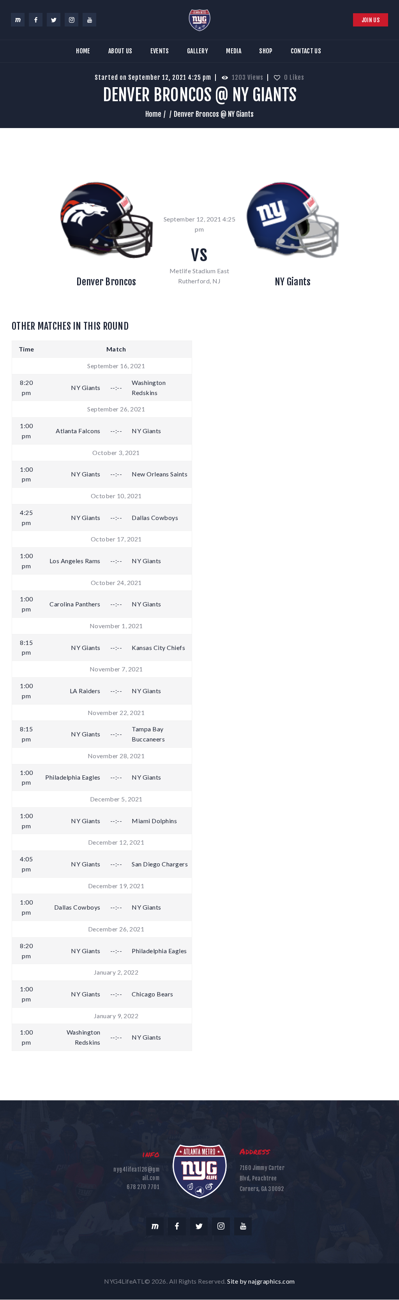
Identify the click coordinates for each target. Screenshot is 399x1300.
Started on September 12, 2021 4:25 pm (153, 77)
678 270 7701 (143, 1187)
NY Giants (293, 282)
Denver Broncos (106, 282)
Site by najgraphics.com (261, 1281)
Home (153, 114)
